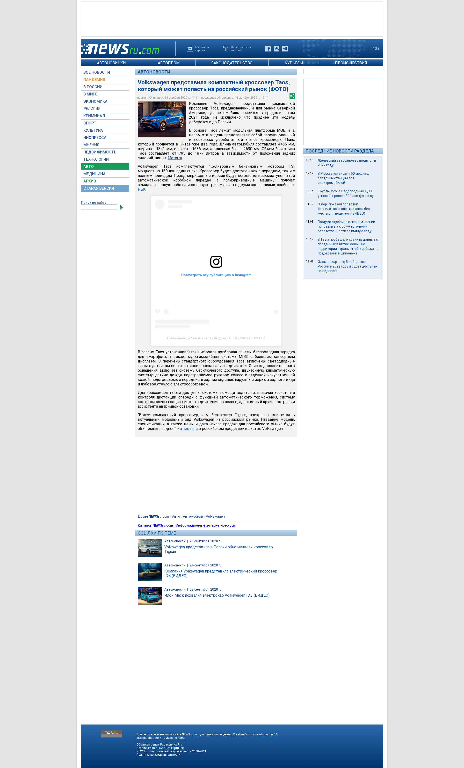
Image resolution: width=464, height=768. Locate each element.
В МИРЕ (90, 94)
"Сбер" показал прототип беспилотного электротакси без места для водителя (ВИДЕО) (344, 208)
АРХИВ (89, 181)
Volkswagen (215, 516)
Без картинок (175, 748)
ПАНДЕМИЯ (94, 79)
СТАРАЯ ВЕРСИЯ (98, 188)
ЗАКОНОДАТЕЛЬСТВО (232, 63)
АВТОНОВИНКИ (111, 63)
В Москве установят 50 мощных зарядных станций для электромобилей (343, 178)
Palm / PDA (155, 748)
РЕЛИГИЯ (92, 108)
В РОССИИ (92, 87)
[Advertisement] (232, 18)
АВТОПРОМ (169, 63)
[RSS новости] (276, 48)
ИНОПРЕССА (95, 137)
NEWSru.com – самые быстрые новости (164, 751)
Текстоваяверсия (202, 48)
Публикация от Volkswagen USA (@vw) (197, 338)
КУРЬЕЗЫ (294, 63)
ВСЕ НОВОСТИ (96, 72)
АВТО (88, 166)
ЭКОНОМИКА (95, 101)
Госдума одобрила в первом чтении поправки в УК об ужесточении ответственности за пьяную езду (346, 226)
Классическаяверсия (241, 48)
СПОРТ (89, 123)
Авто (176, 516)
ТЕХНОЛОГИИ (96, 159)
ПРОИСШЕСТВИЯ (351, 63)
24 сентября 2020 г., (206, 565)
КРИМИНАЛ (94, 116)
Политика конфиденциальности (158, 754)
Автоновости (154, 71)
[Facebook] (268, 48)
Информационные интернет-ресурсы (206, 525)
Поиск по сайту (93, 202)
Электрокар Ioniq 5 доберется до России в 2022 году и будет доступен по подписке (347, 266)
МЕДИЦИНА (94, 174)
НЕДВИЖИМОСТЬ (99, 152)
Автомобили (193, 516)
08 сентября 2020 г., (206, 589)
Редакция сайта (171, 744)
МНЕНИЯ (91, 145)
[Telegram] (285, 48)
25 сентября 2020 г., (206, 541)
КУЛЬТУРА (93, 130)
